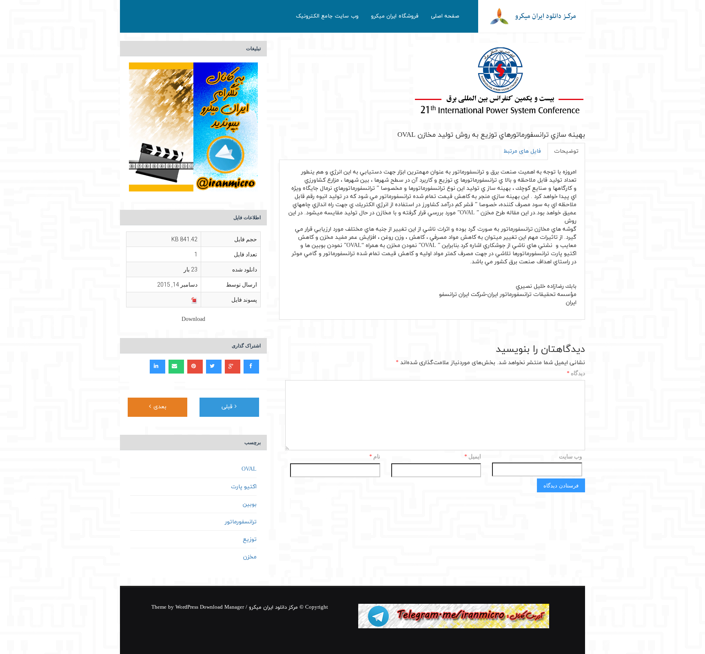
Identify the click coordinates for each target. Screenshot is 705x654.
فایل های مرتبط (522, 151)
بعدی (158, 407)
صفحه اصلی (445, 16)
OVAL (249, 469)
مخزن (250, 557)
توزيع (250, 539)
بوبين (250, 504)
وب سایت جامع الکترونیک (327, 16)
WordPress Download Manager (209, 607)
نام (374, 457)
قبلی (228, 407)
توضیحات (566, 151)
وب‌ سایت (570, 456)
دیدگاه (576, 374)
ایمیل (472, 457)
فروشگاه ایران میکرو (395, 16)
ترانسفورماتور (241, 522)
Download (193, 319)
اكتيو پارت (244, 487)
